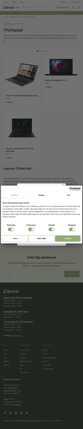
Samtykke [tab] (14, 195)
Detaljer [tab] (42, 195)
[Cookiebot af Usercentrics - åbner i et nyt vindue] (71, 189)
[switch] (31, 229)
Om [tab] (68, 195)
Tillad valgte (41, 238)
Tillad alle (67, 238)
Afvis (15, 238)
